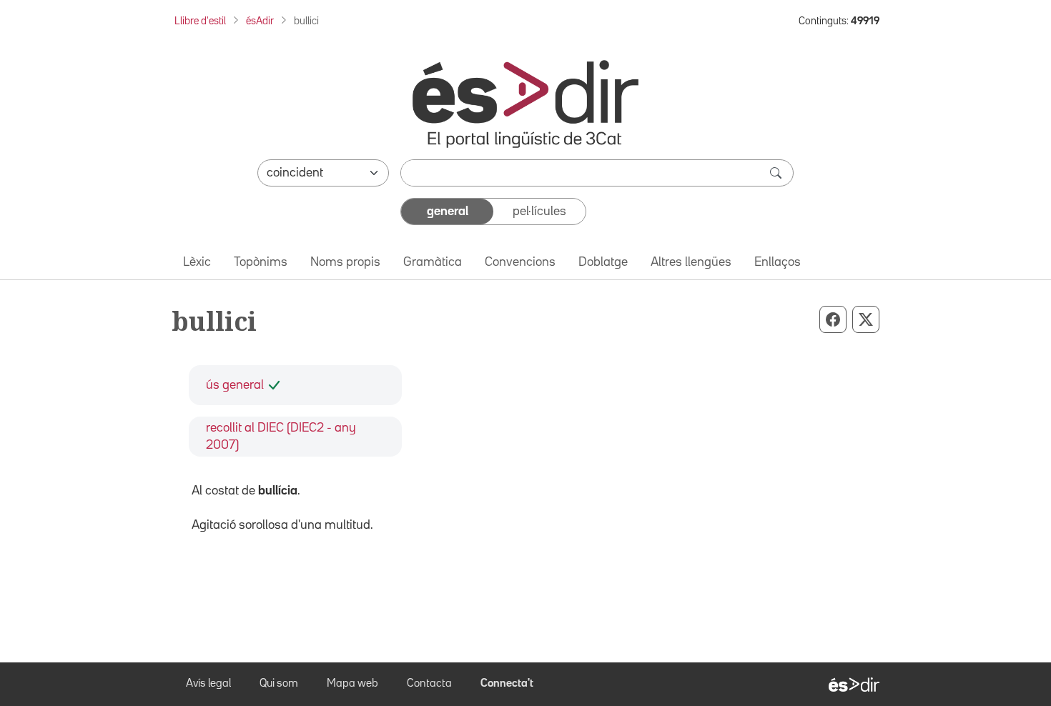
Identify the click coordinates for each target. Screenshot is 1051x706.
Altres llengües (691, 262)
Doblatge (603, 262)
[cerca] (777, 173)
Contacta (429, 684)
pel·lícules (539, 211)
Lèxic (197, 262)
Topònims (260, 262)
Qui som (279, 684)
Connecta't (506, 684)
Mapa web (352, 684)
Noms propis (345, 262)
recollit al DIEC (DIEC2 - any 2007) (281, 436)
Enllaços (777, 262)
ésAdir (260, 21)
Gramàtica (432, 262)
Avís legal (208, 684)
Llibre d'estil (200, 21)
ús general (235, 385)
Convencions (520, 262)
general (447, 211)
